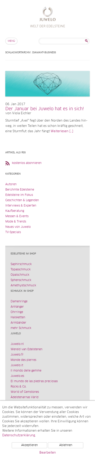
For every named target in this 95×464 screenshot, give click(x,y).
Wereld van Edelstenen (26, 349)
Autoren (11, 184)
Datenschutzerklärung (18, 435)
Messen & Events (16, 216)
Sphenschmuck (21, 280)
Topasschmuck (20, 269)
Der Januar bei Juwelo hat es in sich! (44, 109)
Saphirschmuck (21, 264)
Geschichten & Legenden (22, 200)
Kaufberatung (14, 211)
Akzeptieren (29, 445)
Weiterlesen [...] (62, 131)
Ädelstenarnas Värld (24, 397)
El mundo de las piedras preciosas (34, 381)
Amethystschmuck (23, 285)
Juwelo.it (17, 365)
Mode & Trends (15, 221)
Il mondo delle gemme (26, 370)
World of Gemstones (25, 392)
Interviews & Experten (20, 205)
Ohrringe (17, 312)
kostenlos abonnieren (27, 163)
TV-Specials (13, 232)
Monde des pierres (23, 360)
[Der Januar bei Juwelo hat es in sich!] (47, 100)
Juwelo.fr (17, 354)
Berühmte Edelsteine (19, 189)
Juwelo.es (17, 376)
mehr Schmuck (21, 328)
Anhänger (17, 306)
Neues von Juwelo (18, 227)
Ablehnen (65, 445)
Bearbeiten (47, 452)
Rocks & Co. (19, 386)
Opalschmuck (20, 274)
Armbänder (18, 322)
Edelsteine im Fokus (19, 195)
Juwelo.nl (17, 344)
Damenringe (19, 301)
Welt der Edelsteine (47, 14)
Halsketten (18, 317)
